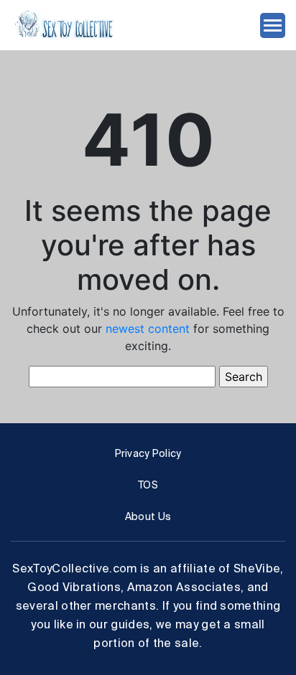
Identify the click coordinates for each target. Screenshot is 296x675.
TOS (148, 485)
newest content (148, 328)
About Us (148, 516)
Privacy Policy (148, 453)
